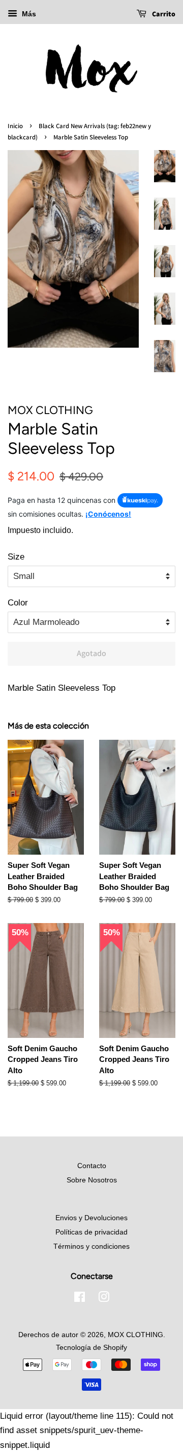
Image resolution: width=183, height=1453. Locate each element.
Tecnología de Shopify (91, 1347)
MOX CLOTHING (135, 1334)
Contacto (91, 1165)
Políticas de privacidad (91, 1232)
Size (16, 557)
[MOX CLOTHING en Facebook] (79, 1299)
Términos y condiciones (91, 1246)
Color (18, 603)
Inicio (15, 126)
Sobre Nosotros (92, 1180)
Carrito (162, 13)
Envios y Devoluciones (91, 1218)
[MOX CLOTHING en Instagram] (103, 1299)
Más (28, 14)
